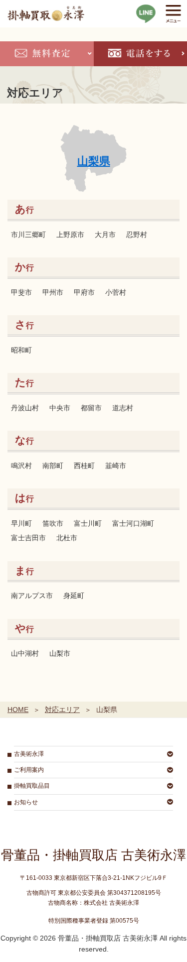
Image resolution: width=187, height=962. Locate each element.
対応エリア (62, 710)
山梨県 (93, 161)
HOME (17, 710)
